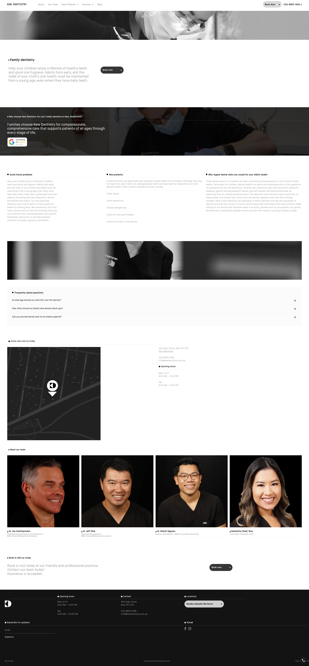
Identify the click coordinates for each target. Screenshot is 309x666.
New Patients (69, 4)
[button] (70, 4)
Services (86, 4)
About (41, 4)
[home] (17, 4)
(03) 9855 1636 (166, 358)
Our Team (53, 4)
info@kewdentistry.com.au (172, 361)
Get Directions (166, 351)
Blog (99, 4)
